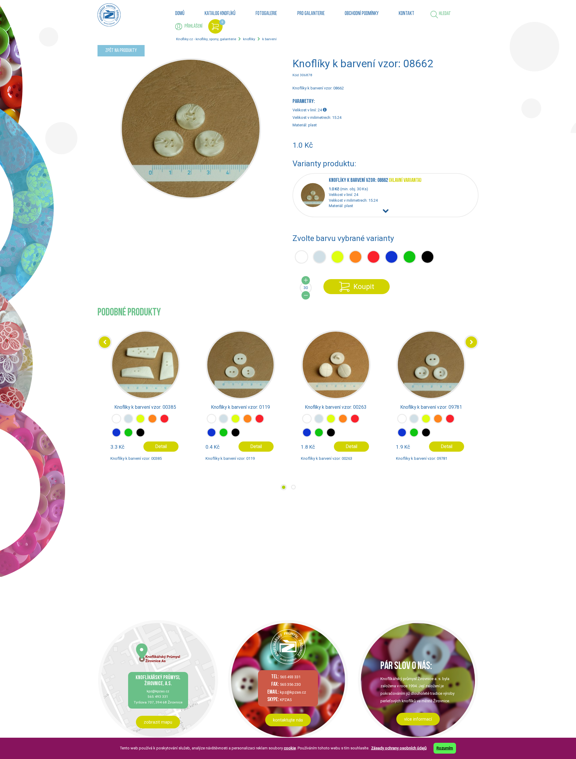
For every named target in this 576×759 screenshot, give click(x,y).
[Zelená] (128, 437)
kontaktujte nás (288, 720)
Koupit (363, 286)
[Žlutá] (140, 423)
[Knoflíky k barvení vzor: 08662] (315, 205)
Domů (179, 14)
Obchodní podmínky (362, 14)
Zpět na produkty (121, 50)
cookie (290, 748)
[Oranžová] (152, 423)
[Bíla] (116, 423)
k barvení (269, 39)
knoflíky (249, 39)
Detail (160, 446)
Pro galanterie (311, 14)
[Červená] (164, 423)
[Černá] (140, 437)
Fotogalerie (266, 14)
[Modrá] (116, 437)
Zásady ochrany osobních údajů (399, 748)
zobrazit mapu (158, 722)
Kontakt (406, 14)
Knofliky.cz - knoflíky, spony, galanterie (206, 39)
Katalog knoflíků (220, 14)
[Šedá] (128, 423)
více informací (418, 719)
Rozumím (444, 748)
